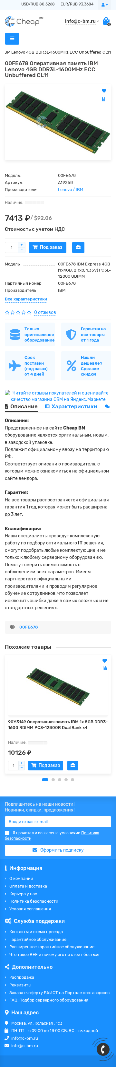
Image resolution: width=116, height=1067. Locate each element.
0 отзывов (45, 312)
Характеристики (74, 406)
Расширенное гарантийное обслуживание (51, 946)
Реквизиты (20, 985)
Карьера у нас (23, 893)
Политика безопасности (33, 901)
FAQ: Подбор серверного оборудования (48, 1000)
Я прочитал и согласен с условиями (52, 836)
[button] (45, 779)
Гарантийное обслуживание (37, 939)
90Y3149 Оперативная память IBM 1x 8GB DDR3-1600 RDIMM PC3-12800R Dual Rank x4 (58, 724)
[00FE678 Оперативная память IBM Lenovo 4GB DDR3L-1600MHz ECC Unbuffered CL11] (58, 122)
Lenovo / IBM (70, 189)
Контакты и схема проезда (36, 931)
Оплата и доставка (28, 886)
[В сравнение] (105, 668)
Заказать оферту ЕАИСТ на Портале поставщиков (59, 992)
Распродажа (21, 977)
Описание (24, 406)
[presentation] (5, 714)
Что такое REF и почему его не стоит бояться (54, 954)
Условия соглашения (30, 909)
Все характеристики (26, 299)
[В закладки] (105, 661)
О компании (21, 878)
